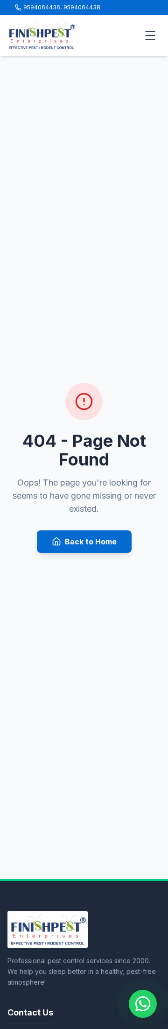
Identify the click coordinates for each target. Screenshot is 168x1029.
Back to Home (91, 541)
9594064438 (81, 7)
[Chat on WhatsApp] (143, 1004)
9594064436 (41, 7)
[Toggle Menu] (150, 35)
